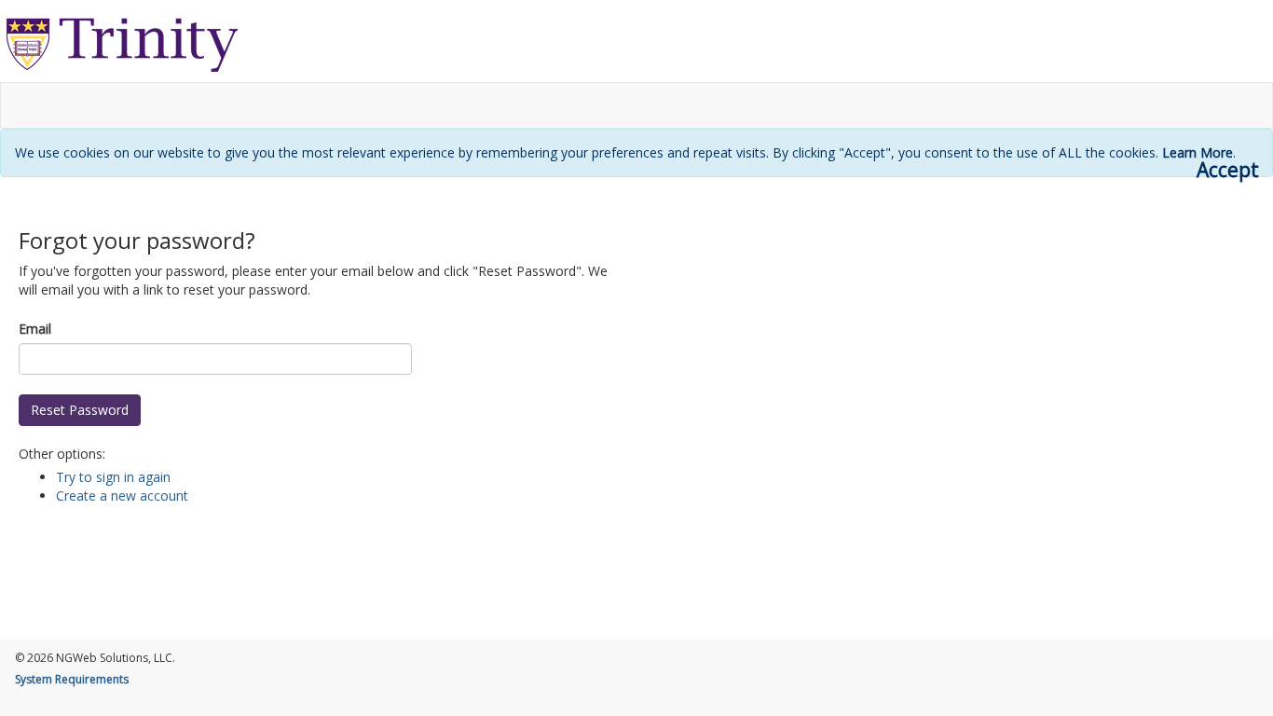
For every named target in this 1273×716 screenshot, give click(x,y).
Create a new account (122, 495)
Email (35, 328)
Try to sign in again (113, 477)
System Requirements (72, 679)
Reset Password (80, 410)
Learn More (1197, 152)
